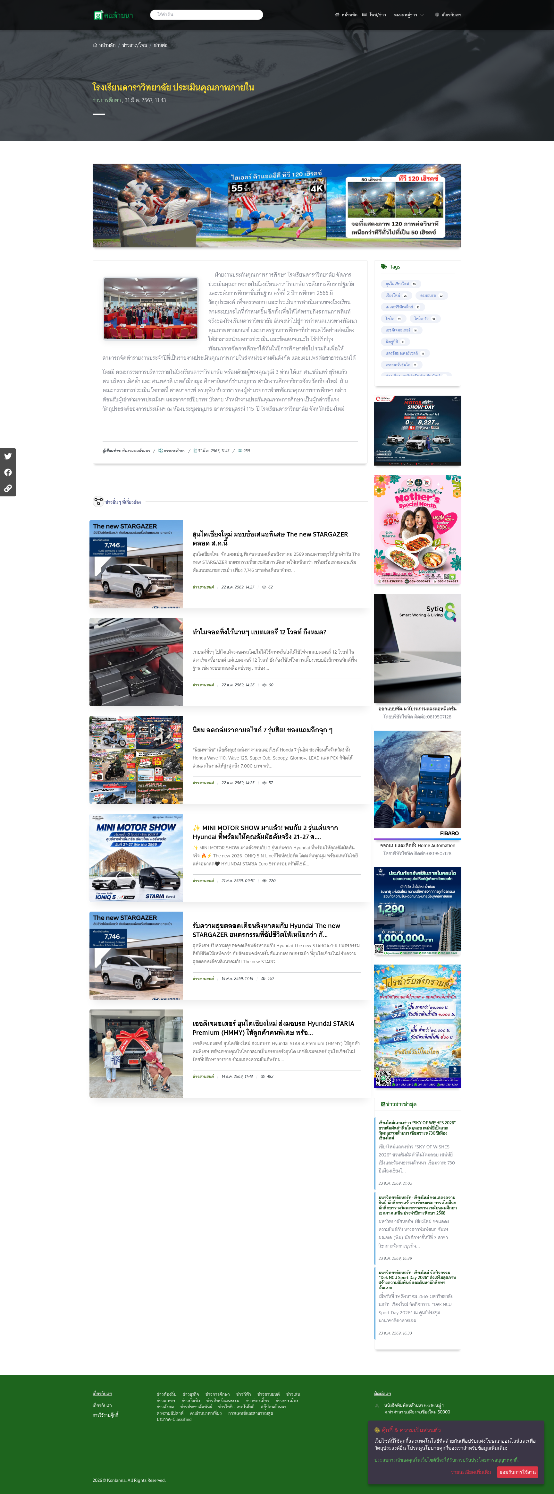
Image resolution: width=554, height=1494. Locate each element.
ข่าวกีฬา (243, 1394)
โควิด (393, 318)
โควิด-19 (425, 318)
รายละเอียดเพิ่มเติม (471, 1472)
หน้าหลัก (349, 15)
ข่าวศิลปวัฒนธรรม (222, 1400)
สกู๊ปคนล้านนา (273, 1407)
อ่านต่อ (161, 45)
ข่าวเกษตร (166, 1400)
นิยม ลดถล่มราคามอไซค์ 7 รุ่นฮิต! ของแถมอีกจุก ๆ (263, 731)
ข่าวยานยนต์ (268, 1394)
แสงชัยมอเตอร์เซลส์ (405, 353)
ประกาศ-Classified (174, 1419)
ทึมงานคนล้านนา (136, 450)
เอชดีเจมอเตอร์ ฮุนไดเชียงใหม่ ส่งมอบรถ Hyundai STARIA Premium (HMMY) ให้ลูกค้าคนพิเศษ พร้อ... (273, 1028)
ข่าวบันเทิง (191, 1400)
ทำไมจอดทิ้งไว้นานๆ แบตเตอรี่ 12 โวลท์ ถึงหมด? (259, 633)
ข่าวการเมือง (287, 1400)
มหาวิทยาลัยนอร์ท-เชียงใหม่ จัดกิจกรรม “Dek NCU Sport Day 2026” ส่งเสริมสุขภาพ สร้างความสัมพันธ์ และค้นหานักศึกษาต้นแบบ (418, 1280)
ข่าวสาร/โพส (134, 45)
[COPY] (8, 488)
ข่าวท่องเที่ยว (257, 1400)
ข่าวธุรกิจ (191, 1394)
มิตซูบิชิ (395, 341)
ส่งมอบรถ (431, 295)
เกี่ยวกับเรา (451, 15)
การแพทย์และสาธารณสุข (250, 1413)
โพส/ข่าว (377, 15)
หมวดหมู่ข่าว (409, 15)
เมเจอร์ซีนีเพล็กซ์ (402, 307)
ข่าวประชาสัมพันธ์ (196, 1407)
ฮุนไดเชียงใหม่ (401, 284)
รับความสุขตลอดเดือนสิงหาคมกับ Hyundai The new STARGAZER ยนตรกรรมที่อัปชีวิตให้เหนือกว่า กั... (266, 930)
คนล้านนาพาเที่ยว (206, 1413)
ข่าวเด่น (293, 1394)
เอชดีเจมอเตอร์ (401, 330)
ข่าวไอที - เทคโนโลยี (236, 1407)
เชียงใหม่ (396, 295)
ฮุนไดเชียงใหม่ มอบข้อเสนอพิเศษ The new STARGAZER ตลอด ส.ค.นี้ (270, 539)
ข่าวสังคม (165, 1407)
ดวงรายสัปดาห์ (170, 1413)
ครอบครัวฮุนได (401, 364)
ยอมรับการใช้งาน (517, 1472)
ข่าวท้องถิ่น (166, 1394)
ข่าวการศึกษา (107, 100)
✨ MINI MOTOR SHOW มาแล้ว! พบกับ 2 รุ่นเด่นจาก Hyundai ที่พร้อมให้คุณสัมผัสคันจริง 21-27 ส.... (265, 832)
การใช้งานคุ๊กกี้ (105, 1415)
